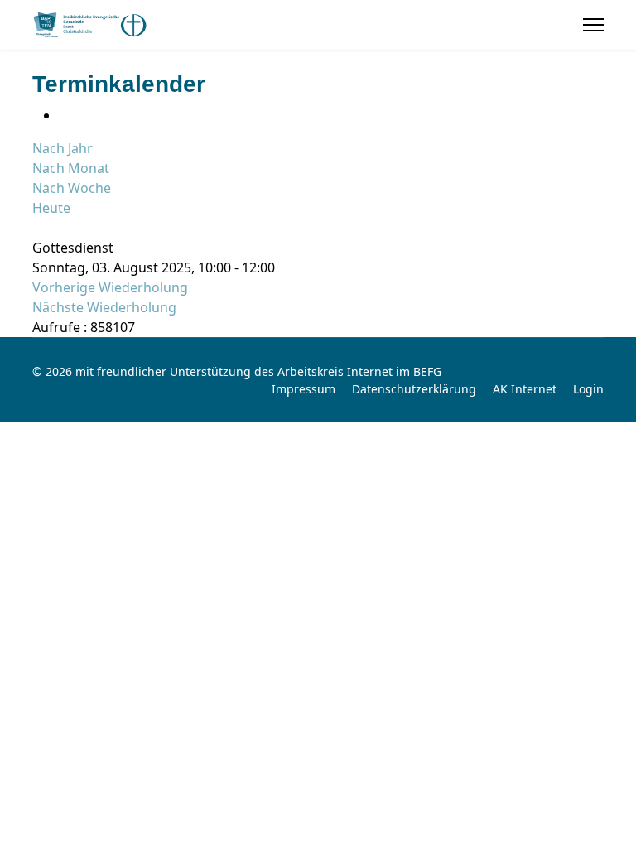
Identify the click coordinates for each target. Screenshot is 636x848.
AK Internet (524, 389)
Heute (51, 208)
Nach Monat (70, 168)
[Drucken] (64, 115)
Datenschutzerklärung (414, 389)
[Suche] (37, 228)
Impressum (303, 389)
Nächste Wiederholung (104, 307)
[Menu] (593, 25)
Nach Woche (71, 188)
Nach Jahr (62, 148)
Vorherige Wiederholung (110, 287)
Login (588, 389)
